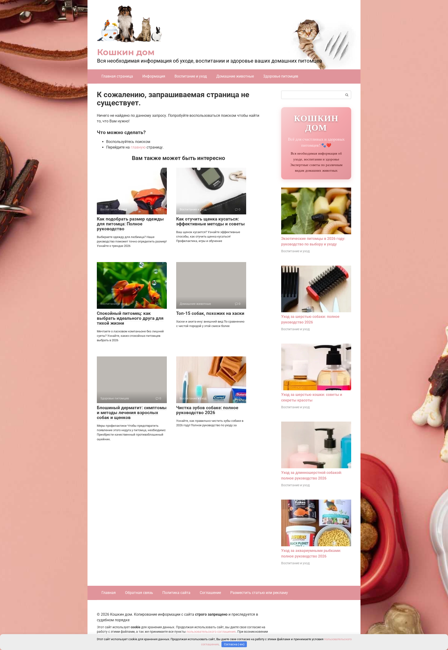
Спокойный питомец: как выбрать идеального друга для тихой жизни (130, 318)
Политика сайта (176, 592)
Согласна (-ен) (234, 644)
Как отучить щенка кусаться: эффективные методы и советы (210, 221)
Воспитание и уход (191, 76)
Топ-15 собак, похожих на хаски (210, 313)
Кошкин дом (125, 52)
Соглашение (210, 592)
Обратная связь (139, 592)
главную (138, 147)
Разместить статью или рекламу (259, 592)
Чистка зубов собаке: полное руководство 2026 (207, 410)
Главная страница (117, 76)
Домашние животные (235, 76)
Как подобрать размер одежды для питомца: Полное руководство (130, 223)
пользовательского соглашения (211, 632)
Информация (153, 76)
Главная (109, 592)
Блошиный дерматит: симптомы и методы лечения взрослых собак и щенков (132, 412)
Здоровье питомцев (280, 76)
